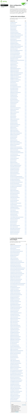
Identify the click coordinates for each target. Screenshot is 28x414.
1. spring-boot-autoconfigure (3, 5)
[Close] (25, 403)
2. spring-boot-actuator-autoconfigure (4, 6)
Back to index (3, 3)
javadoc (26, 22)
